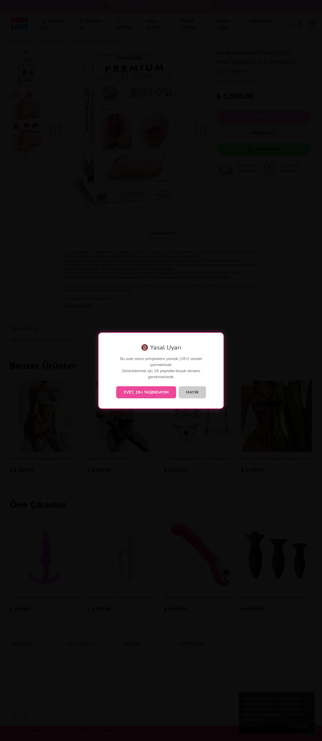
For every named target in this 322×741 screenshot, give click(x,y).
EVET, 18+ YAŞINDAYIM (146, 392)
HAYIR (192, 392)
